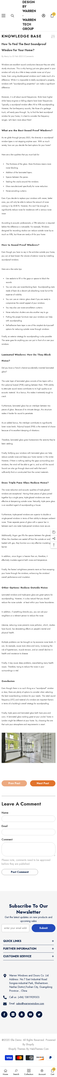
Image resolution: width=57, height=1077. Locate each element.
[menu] (3, 16)
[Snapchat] (22, 1014)
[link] (16, 1071)
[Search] (12, 16)
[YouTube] (30, 1014)
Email (5, 826)
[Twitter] (39, 1014)
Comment (7, 839)
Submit (43, 928)
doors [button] (28, 743)
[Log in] (43, 16)
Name (5, 813)
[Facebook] (4, 1014)
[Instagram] (13, 1014)
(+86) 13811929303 (28, 997)
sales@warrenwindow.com (30, 1003)
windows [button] (28, 752)
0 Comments (29, 56)
